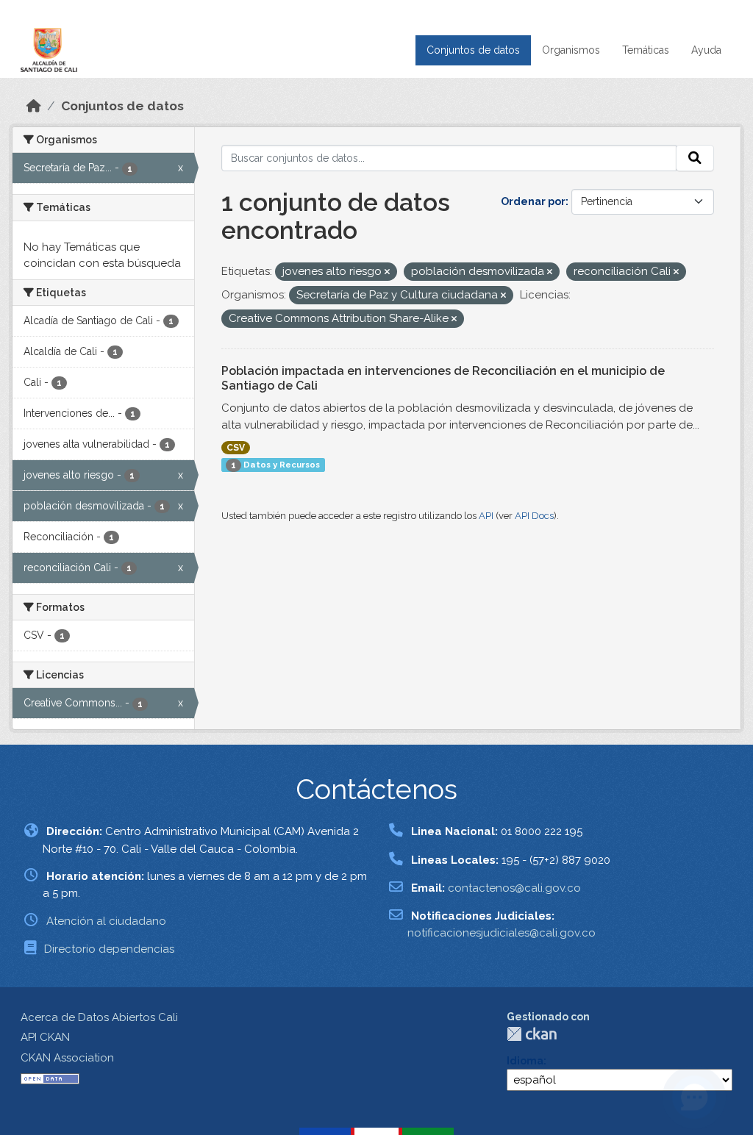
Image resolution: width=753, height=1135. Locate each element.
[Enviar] (695, 158)
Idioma (525, 1061)
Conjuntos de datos (473, 50)
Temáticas (645, 50)
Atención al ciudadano (106, 921)
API (486, 515)
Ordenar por (533, 201)
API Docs (534, 515)
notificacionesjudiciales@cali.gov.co (501, 932)
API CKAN (45, 1037)
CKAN (532, 1034)
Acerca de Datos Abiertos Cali (99, 1017)
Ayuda (706, 50)
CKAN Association (67, 1057)
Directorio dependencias (109, 949)
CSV (235, 448)
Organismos (571, 50)
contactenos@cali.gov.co (514, 888)
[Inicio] (33, 106)
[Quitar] (387, 272)
